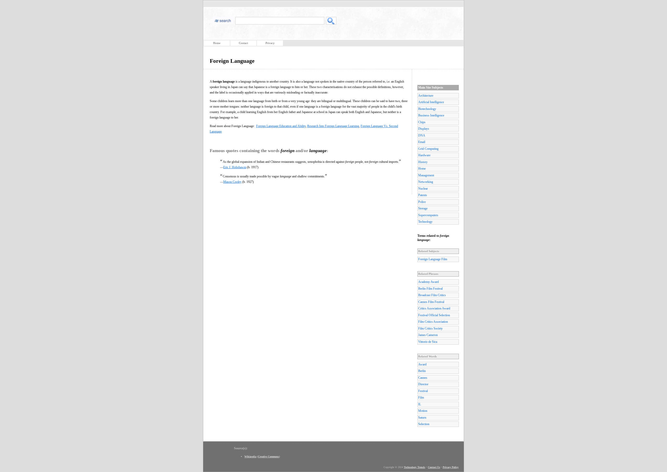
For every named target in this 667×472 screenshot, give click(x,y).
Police (422, 202)
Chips (421, 122)
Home (216, 43)
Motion (422, 411)
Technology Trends (414, 467)
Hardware (424, 155)
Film (421, 397)
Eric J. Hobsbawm (234, 167)
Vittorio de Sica (427, 342)
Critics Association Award (434, 308)
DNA (421, 135)
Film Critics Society (430, 328)
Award (422, 364)
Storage (423, 208)
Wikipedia (250, 456)
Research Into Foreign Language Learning (333, 126)
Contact (243, 43)
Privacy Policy (451, 467)
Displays (423, 129)
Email (421, 142)
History (423, 162)
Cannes (422, 378)
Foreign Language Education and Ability (281, 126)
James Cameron (428, 335)
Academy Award (428, 282)
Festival (423, 391)
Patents (422, 195)
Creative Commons (268, 456)
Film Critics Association (433, 322)
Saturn (422, 417)
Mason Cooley (232, 182)
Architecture (425, 95)
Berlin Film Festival (430, 288)
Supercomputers (428, 215)
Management (426, 175)
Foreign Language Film (432, 259)
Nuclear (423, 188)
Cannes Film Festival (431, 302)
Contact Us (434, 467)
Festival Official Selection (434, 315)
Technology (425, 221)
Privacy (270, 43)
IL (419, 404)
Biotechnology (427, 109)
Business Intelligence (431, 115)
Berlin (422, 371)
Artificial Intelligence (431, 102)
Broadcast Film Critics (432, 295)
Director (423, 384)
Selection (423, 424)
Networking (425, 182)
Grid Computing (428, 149)
